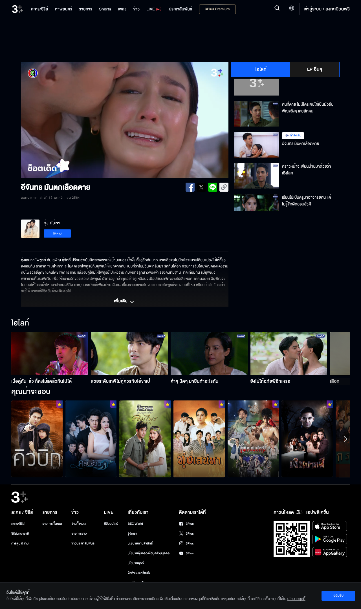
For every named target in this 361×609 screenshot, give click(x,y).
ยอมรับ (338, 595)
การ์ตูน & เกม (20, 543)
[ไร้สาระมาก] (307, 438)
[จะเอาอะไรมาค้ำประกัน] (37, 438)
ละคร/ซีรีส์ (18, 523)
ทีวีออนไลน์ (111, 523)
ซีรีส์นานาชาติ (20, 533)
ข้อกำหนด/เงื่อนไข (139, 573)
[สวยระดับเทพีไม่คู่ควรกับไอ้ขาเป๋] (129, 353)
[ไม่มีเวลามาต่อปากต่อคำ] (91, 438)
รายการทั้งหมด (52, 523)
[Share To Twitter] (201, 187)
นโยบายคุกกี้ (136, 563)
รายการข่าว (79, 533)
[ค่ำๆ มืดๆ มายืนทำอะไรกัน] (209, 353)
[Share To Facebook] (190, 187)
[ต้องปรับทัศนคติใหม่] (145, 438)
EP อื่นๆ (314, 69)
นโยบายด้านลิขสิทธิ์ (140, 543)
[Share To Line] (212, 187)
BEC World (135, 523)
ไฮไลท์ (261, 69)
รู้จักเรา (132, 533)
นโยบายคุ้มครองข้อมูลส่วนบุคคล (149, 553)
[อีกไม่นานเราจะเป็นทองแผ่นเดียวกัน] (199, 438)
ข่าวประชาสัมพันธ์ (82, 543)
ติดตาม (57, 233)
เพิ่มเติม (121, 301)
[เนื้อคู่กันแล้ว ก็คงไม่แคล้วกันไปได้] (49, 353)
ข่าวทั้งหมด (78, 523)
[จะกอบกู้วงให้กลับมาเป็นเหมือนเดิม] (253, 438)
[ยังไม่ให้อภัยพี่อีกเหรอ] (288, 353)
